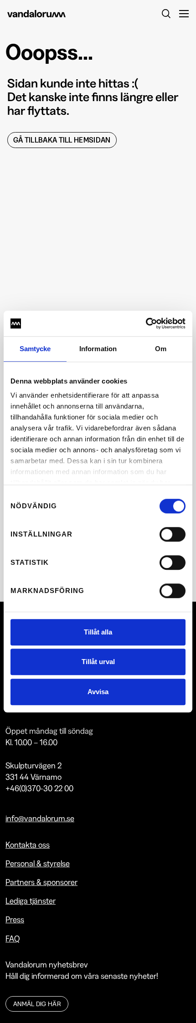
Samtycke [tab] (35, 349)
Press (14, 919)
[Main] (52, 13)
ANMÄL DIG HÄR (37, 1004)
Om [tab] (160, 349)
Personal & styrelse (37, 863)
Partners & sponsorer (41, 882)
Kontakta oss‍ (27, 844)
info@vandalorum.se (39, 818)
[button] (180, 14)
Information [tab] (98, 349)
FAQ (12, 938)
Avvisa (98, 692)
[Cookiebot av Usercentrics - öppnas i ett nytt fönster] (146, 323)
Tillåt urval (98, 661)
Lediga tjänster (30, 900)
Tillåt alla (98, 632)
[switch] (173, 534)
